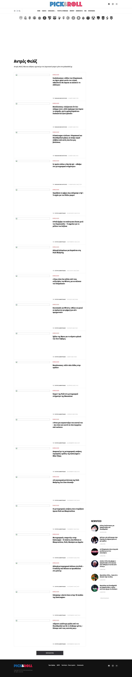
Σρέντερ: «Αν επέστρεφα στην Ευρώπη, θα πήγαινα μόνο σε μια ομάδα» (108, 539)
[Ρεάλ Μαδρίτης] (25, 18)
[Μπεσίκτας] (111, 18)
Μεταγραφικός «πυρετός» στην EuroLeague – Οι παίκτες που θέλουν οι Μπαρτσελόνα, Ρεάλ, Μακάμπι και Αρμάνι (68, 540)
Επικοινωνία (80, 665)
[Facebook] (108, 4)
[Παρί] (88, 18)
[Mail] (116, 4)
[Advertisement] (66, 40)
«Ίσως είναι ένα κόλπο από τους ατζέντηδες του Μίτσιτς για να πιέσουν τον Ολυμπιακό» (67, 281)
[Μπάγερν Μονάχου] (73, 18)
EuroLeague (56, 74)
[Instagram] (112, 4)
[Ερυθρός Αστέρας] (59, 18)
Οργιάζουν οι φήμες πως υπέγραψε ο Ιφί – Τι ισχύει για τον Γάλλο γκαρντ (68, 194)
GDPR (58, 665)
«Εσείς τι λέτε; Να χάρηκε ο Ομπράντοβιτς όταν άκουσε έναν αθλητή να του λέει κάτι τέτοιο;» (108, 563)
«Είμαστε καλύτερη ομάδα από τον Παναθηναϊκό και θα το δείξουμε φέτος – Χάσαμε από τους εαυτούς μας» (68, 626)
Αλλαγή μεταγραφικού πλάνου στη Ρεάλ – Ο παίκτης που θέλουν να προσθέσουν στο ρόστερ (68, 568)
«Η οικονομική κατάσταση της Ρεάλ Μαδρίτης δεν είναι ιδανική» (66, 481)
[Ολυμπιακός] (20, 18)
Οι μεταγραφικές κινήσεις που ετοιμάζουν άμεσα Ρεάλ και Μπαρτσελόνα (68, 510)
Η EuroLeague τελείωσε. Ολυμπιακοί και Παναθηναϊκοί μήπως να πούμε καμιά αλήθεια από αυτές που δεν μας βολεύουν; (67, 138)
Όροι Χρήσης (52, 665)
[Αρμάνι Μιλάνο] (78, 18)
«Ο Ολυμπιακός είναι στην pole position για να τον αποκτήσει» (109, 551)
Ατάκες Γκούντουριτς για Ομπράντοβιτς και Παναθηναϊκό (107, 527)
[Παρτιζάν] (83, 18)
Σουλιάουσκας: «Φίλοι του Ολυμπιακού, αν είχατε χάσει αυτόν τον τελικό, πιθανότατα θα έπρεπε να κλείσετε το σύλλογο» (67, 81)
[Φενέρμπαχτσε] (34, 18)
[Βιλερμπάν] (107, 18)
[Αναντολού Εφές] (103, 18)
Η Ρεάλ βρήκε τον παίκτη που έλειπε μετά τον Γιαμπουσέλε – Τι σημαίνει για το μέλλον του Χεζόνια (68, 224)
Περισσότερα (50, 653)
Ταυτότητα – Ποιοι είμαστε (68, 665)
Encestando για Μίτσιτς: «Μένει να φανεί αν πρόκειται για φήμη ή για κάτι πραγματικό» (68, 310)
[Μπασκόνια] (98, 18)
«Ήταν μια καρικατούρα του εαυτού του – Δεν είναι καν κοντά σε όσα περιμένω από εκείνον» (68, 425)
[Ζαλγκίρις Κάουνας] (49, 18)
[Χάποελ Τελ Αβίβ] (44, 18)
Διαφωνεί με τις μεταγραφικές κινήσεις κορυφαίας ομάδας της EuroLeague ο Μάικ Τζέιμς (67, 453)
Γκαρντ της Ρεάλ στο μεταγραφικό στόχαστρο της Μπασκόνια (65, 395)
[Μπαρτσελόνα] (54, 18)
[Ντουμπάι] (63, 18)
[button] (17, 10)
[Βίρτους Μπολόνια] (93, 18)
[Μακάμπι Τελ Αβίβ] (68, 18)
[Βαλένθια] (29, 18)
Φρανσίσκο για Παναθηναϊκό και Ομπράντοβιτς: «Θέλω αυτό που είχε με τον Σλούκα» (108, 587)
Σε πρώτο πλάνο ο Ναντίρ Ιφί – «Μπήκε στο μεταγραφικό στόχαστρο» (67, 165)
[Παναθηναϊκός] (39, 18)
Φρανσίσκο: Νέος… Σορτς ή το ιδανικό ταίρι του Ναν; (109, 576)
